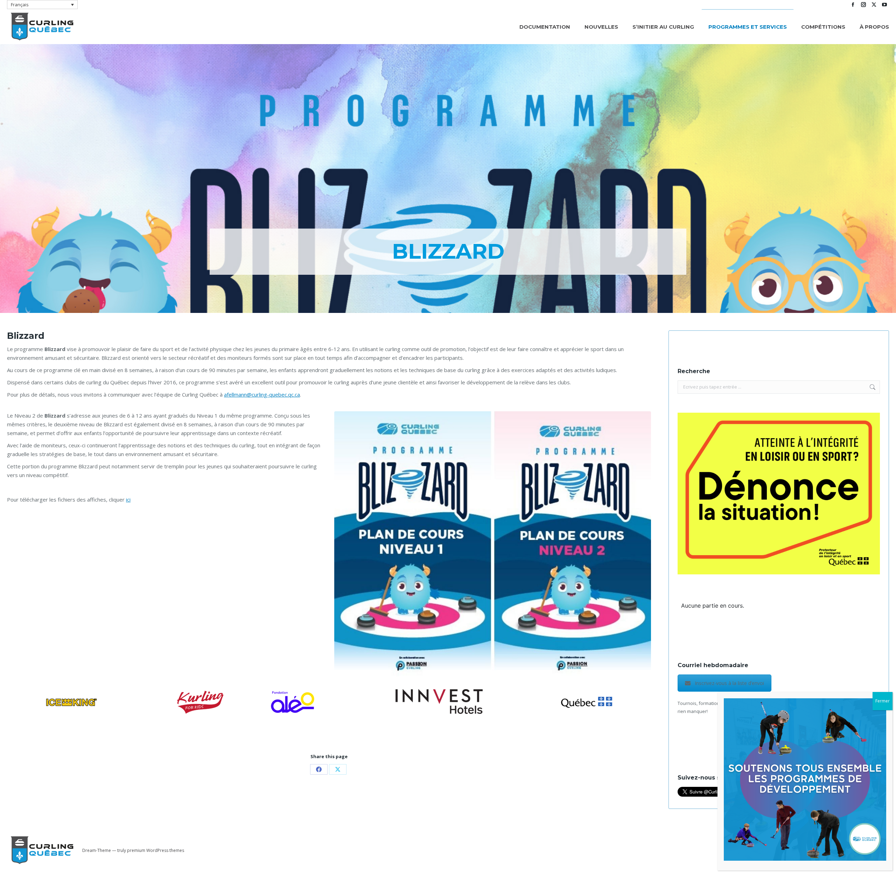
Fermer (882, 701)
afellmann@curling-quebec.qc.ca (262, 394)
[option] (71, 702)
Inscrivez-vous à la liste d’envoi (729, 683)
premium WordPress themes (155, 850)
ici (128, 499)
